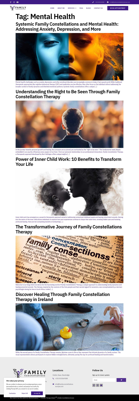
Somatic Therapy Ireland (48, 398)
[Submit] (121, 380)
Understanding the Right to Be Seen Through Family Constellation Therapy (68, 94)
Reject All (25, 393)
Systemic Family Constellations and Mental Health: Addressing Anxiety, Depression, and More (67, 26)
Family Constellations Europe (66, 398)
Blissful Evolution (33, 398)
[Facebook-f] (10, 2)
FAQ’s (81, 8)
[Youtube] (17, 2)
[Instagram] (14, 2)
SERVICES (71, 8)
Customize (12, 393)
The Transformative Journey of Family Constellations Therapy (69, 229)
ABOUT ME (61, 8)
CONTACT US (98, 8)
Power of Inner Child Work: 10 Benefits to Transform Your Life (68, 161)
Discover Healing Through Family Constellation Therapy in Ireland (63, 296)
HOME (52, 8)
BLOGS (88, 8)
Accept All (37, 393)
